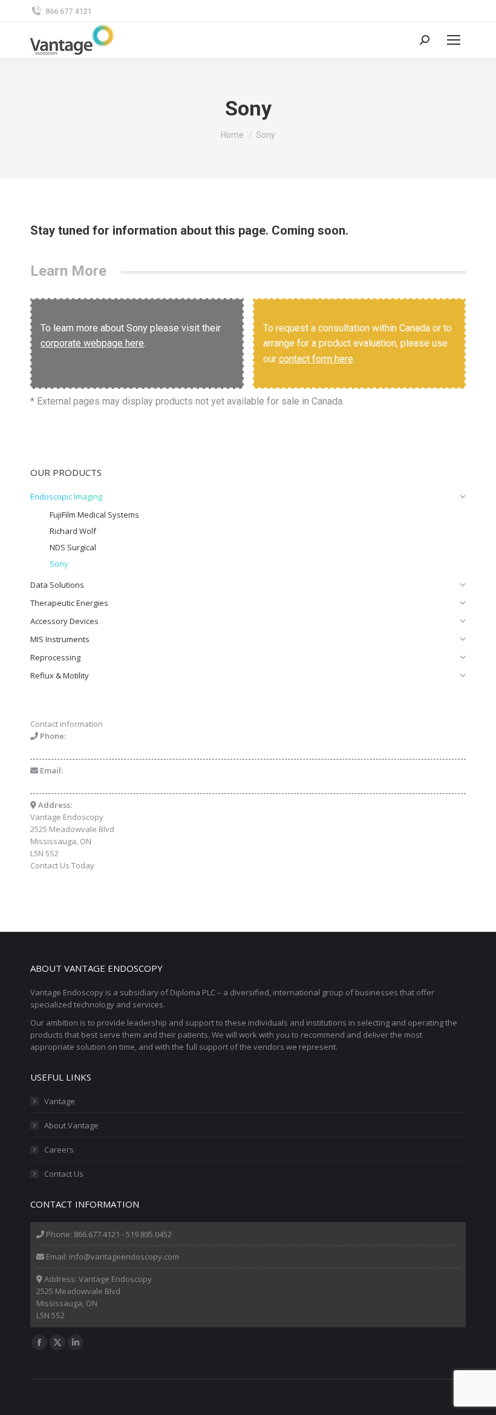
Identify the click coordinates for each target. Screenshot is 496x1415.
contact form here (316, 359)
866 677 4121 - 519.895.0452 (79, 748)
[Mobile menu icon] (454, 40)
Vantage (59, 1101)
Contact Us (63, 1173)
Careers (59, 1149)
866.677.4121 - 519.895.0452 (123, 1234)
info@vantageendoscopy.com (85, 782)
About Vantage (71, 1125)
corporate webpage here (92, 343)
